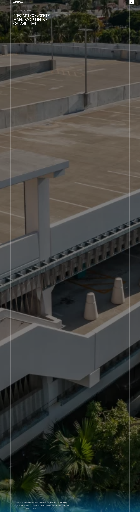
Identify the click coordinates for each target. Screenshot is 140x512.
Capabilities (87, 2)
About (92, 2)
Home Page (15, 10)
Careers (97, 2)
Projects (80, 2)
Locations (74, 2)
